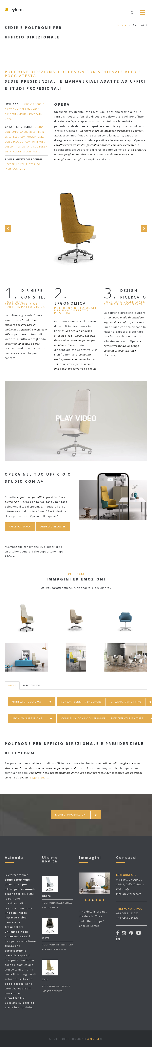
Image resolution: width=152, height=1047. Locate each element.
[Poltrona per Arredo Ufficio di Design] (76, 435)
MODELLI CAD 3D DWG (26, 701)
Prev (8, 228)
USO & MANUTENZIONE (27, 718)
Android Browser (53, 526)
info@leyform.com (128, 894)
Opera (46, 896)
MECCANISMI (31, 685)
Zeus (45, 979)
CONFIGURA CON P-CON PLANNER (83, 718)
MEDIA (12, 685)
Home (122, 25)
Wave (46, 937)
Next (144, 228)
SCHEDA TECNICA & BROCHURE (81, 701)
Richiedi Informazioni (70, 814)
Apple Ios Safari (20, 526)
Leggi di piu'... (39, 777)
